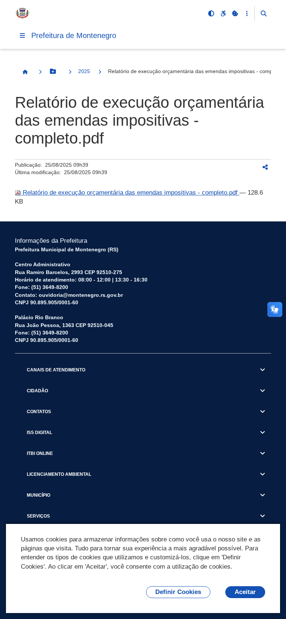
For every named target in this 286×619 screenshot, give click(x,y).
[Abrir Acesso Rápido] (247, 13)
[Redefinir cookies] (235, 13)
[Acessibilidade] (223, 13)
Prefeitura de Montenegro (73, 35)
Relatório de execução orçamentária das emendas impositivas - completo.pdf (130, 192)
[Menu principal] (22, 35)
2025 (84, 71)
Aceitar (245, 592)
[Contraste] (211, 13)
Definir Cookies (178, 592)
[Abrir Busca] (263, 13)
